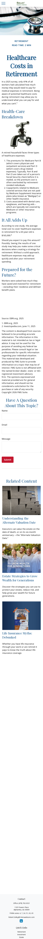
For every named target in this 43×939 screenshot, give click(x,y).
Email (4, 424)
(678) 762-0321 (24, 903)
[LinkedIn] (21, 920)
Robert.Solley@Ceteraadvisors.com (21, 917)
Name (5, 410)
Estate (21, 937)
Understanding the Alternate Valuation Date (19, 520)
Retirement (21, 932)
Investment (21, 934)
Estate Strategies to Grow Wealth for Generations (19, 578)
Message (6, 438)
